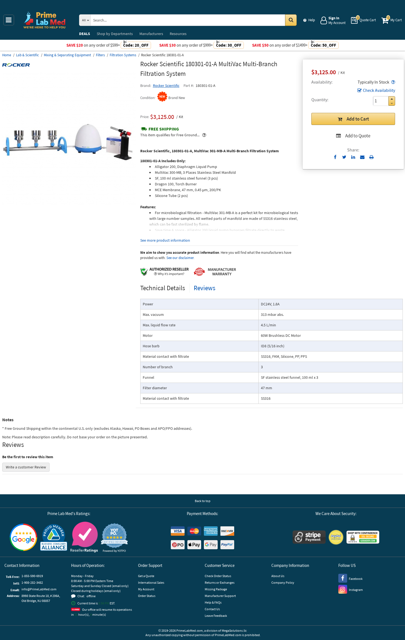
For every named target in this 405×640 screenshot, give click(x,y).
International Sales (151, 582)
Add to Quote (357, 136)
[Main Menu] (8, 20)
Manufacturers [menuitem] (151, 33)
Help (311, 20)
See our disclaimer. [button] (180, 257)
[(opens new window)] (69, 203)
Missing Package (216, 589)
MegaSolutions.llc (234, 630)
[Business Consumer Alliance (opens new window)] (54, 537)
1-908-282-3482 (32, 582)
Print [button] (371, 157)
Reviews (204, 288)
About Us (277, 576)
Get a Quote (146, 576)
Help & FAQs (213, 602)
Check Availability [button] (379, 90)
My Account (146, 589)
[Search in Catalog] (291, 20)
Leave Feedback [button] (216, 616)
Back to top (202, 501)
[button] (392, 82)
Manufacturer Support (220, 596)
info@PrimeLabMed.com (38, 589)
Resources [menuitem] (178, 33)
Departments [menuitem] (115, 33)
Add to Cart (358, 119)
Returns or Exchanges (219, 582)
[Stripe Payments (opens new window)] (309, 537)
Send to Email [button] (362, 157)
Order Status (146, 596)
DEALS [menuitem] (84, 33)
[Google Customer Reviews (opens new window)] (23, 538)
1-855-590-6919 (32, 576)
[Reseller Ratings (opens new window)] (84, 538)
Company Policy (282, 582)
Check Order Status (218, 576)
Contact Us (212, 609)
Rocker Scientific (166, 85)
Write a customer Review (26, 467)
